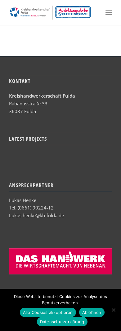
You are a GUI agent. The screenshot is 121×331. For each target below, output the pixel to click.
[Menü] (108, 12)
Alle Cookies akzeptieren (48, 312)
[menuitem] (108, 12)
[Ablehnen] (113, 310)
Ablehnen (91, 312)
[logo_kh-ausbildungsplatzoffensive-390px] (50, 12)
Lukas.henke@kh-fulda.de (36, 215)
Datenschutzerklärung (62, 321)
